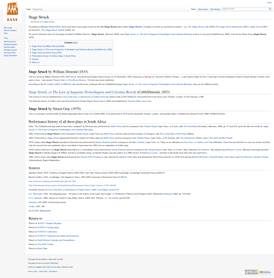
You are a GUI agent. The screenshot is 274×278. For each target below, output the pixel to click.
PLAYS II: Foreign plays (48, 227)
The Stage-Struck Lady (198, 27)
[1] (73, 77)
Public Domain (51, 267)
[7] (116, 190)
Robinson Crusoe (233, 150)
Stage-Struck (49, 22)
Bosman (169, 194)
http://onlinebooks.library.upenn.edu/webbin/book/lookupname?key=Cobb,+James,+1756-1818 (71, 185)
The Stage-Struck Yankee (53, 30)
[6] (124, 177)
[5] (162, 173)
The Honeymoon (187, 138)
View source (203, 9)
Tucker (32, 206)
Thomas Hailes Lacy (136, 101)
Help (6, 33)
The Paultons (203, 150)
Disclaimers (53, 271)
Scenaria (33, 202)
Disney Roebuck (102, 142)
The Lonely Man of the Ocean (173, 134)
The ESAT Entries (46, 244)
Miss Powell (227, 138)
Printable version (10, 50)
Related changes (10, 44)
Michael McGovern (200, 157)
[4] (90, 114)
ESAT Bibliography (42, 211)
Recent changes (10, 30)
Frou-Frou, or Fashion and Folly (198, 142)
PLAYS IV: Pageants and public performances (58, 236)
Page (28, 9)
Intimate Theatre (260, 157)
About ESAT (43, 271)
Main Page (42, 248)
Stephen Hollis (125, 157)
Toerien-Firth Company (90, 157)
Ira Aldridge (146, 77)
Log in (269, 3)
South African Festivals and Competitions (56, 240)
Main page (8, 28)
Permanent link (10, 53)
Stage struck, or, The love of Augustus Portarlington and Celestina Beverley (158, 34)
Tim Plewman (246, 157)
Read (193, 9)
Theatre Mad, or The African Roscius (69, 80)
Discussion (37, 9)
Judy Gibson (230, 157)
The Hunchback (190, 126)
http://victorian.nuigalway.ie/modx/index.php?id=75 (51, 181)
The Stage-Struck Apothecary (229, 27)
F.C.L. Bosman (35, 198)
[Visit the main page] (12, 11)
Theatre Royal (150, 126)
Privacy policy (33, 271)
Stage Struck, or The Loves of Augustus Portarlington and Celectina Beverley (157, 84)
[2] (67, 84)
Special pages (9, 47)
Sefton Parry (116, 126)
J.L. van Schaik (111, 198)
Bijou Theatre (138, 142)
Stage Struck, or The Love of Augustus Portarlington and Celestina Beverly (83, 91)
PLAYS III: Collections (47, 232)
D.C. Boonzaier (35, 194)
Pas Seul (214, 138)
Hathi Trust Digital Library (103, 190)
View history (215, 9)
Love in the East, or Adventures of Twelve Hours (84, 97)
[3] (133, 97)
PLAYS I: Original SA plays (49, 223)
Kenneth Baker (216, 157)
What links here (10, 42)
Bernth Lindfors (47, 84)
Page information (10, 56)
